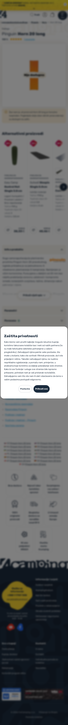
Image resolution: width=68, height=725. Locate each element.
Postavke (25, 389)
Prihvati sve (41, 389)
